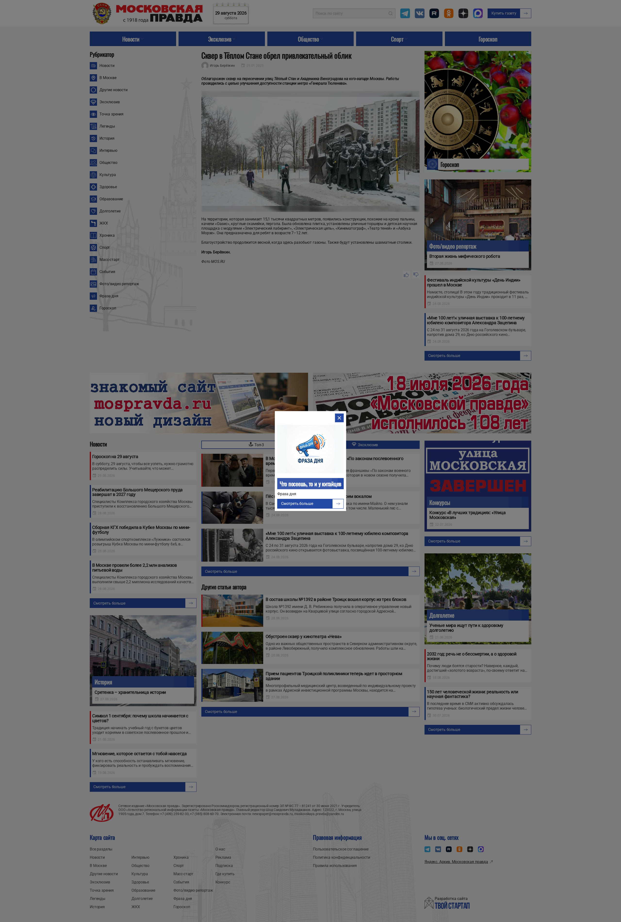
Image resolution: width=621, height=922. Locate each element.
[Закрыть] (339, 417)
